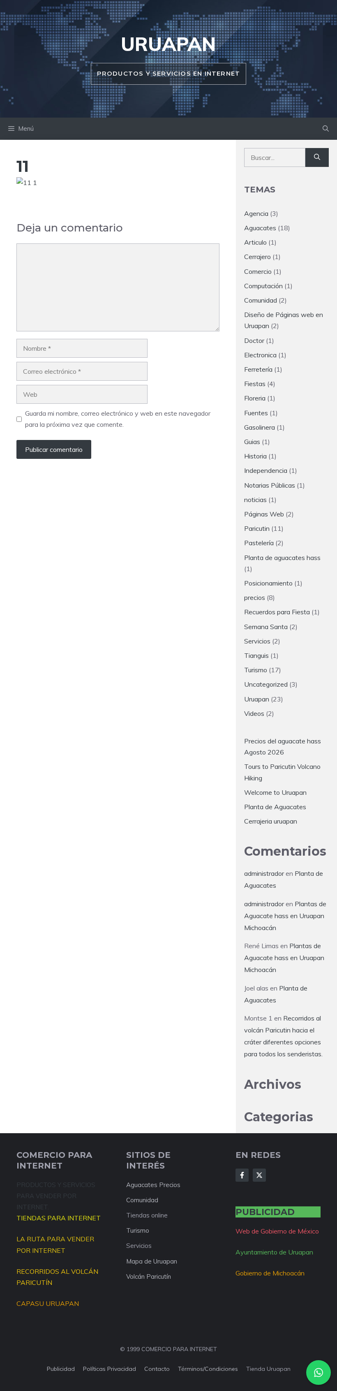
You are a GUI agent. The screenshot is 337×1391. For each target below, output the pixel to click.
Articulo (255, 242)
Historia (255, 456)
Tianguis (256, 655)
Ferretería (258, 369)
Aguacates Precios (153, 1185)
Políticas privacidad (109, 1368)
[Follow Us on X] (259, 1175)
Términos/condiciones (208, 1368)
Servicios (257, 641)
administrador (264, 873)
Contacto (157, 1368)
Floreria (254, 398)
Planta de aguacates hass (282, 557)
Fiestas (254, 384)
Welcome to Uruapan (275, 792)
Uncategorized (266, 684)
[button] (325, 129)
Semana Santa (266, 627)
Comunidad (260, 300)
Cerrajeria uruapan (270, 821)
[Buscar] (317, 157)
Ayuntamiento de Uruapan (274, 1252)
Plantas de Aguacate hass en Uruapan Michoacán (285, 916)
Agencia (256, 213)
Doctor (254, 340)
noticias (255, 499)
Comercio (258, 271)
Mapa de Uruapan (151, 1261)
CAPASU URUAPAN (47, 1303)
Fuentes (256, 413)
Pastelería (259, 543)
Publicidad (61, 1368)
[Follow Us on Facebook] (242, 1175)
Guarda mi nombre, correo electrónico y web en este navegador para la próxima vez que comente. (117, 418)
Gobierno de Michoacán (270, 1273)
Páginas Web (264, 514)
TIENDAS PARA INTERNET (58, 1218)
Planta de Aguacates (275, 807)
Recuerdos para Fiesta (277, 612)
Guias (252, 441)
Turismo (255, 670)
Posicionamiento (268, 583)
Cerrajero (257, 256)
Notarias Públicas (269, 485)
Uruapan (168, 44)
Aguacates (260, 228)
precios (254, 597)
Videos (254, 713)
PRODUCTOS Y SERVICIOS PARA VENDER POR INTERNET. (55, 1196)
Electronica (260, 355)
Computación (263, 286)
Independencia (265, 470)
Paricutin (257, 528)
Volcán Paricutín (148, 1276)
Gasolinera (259, 427)
